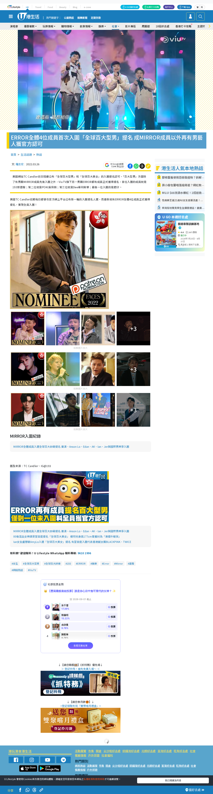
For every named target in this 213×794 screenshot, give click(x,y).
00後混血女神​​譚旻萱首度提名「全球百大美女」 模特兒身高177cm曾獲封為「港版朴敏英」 (67, 536)
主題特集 (202, 26)
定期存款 (96, 18)
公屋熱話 (69, 18)
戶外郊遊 (94, 755)
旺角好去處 (181, 751)
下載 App (186, 7)
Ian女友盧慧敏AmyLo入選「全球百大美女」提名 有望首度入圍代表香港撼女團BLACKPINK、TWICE (72, 542)
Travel (38, 7)
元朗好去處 (148, 751)
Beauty (62, 7)
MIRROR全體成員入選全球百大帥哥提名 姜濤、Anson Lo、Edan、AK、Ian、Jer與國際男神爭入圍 (71, 447)
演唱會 (14, 26)
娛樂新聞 (82, 18)
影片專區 (130, 26)
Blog (75, 7)
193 (69, 563)
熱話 (39, 154)
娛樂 (94, 563)
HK (27, 7)
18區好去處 (162, 26)
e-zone (87, 7)
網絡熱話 (18, 570)
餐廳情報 (80, 755)
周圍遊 (146, 26)
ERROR (81, 563)
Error (106, 563)
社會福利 (107, 755)
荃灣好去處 (165, 751)
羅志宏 (20, 164)
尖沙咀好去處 (112, 751)
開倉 (99, 751)
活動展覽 (80, 751)
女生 (15, 563)
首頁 (13, 154)
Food (50, 7)
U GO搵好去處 (131, 7)
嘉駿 (131, 563)
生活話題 (26, 154)
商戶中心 (169, 7)
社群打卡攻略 (153, 7)
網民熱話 (80, 766)
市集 (91, 751)
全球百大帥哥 (53, 563)
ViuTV (32, 570)
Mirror (119, 563)
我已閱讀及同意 (173, 780)
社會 (193, 751)
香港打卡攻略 (183, 26)
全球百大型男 (31, 563)
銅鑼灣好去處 (130, 751)
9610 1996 (84, 553)
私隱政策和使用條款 (94, 779)
